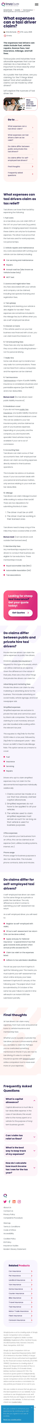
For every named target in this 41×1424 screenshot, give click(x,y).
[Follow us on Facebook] (9, 1201)
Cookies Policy (9, 1238)
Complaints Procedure (13, 1218)
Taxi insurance (9, 380)
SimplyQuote (28, 1059)
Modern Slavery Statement (14, 1249)
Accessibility (8, 1233)
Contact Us (8, 1211)
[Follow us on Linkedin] (14, 1201)
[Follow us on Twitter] (5, 1201)
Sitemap (7, 1223)
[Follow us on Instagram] (19, 1201)
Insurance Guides (10, 1245)
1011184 (25, 1355)
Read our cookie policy (12, 1419)
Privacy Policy (9, 1214)
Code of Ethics (9, 1230)
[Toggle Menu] (36, 4)
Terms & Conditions (11, 1226)
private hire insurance (21, 661)
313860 (6, 1363)
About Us (7, 1207)
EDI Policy (7, 1242)
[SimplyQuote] (20, 1196)
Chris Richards (11, 32)
